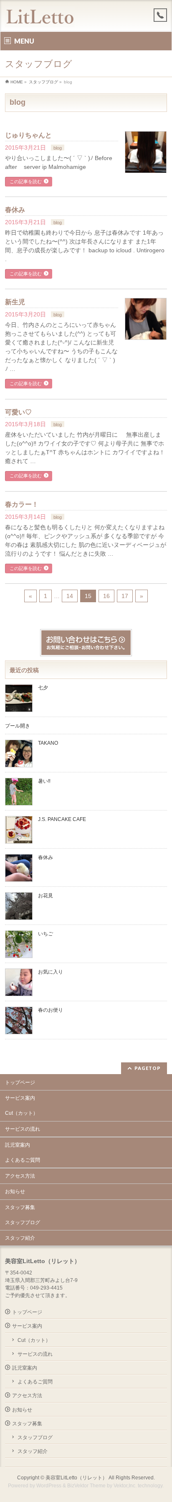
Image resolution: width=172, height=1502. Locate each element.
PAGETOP (147, 1068)
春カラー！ (21, 504)
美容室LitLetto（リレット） (76, 1478)
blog (57, 147)
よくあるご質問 (22, 1160)
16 (106, 596)
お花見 (45, 896)
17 (124, 596)
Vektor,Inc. (125, 1486)
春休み (15, 209)
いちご (45, 934)
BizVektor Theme (86, 1486)
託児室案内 (17, 1145)
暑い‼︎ (44, 781)
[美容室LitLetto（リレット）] (40, 17)
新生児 (15, 302)
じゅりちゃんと (28, 135)
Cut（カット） (21, 1113)
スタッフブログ (22, 1222)
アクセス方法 (20, 1176)
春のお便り (50, 1010)
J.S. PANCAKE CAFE (62, 819)
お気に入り (50, 972)
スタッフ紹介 (20, 1238)
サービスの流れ (22, 1129)
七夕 (43, 688)
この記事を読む (26, 181)
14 (69, 596)
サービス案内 (20, 1098)
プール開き (17, 726)
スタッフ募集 (20, 1207)
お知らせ (15, 1191)
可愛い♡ (18, 412)
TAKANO (48, 743)
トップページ (20, 1082)
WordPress (48, 1486)
